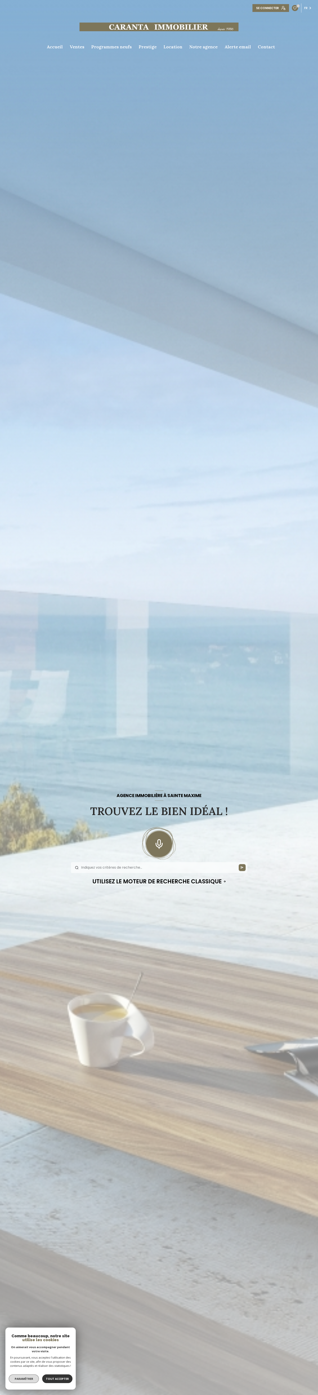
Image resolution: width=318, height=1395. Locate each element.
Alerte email (238, 47)
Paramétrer (24, 1379)
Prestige (148, 47)
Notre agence (203, 47)
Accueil (55, 47)
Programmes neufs (111, 47)
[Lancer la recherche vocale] (159, 843)
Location (173, 47)
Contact (266, 47)
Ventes (77, 47)
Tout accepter (57, 1379)
